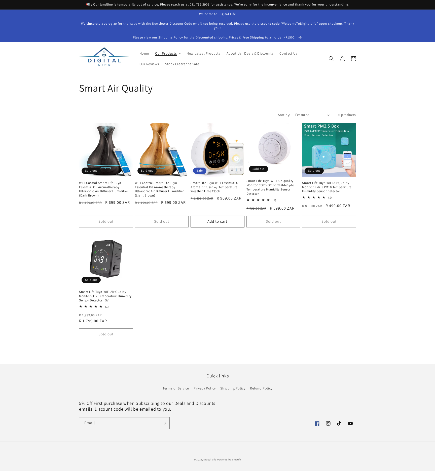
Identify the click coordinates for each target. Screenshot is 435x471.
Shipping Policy (232, 388)
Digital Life (209, 459)
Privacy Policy (204, 388)
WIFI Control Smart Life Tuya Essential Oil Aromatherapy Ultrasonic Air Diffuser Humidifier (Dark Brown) (103, 189)
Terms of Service (176, 388)
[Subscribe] (163, 423)
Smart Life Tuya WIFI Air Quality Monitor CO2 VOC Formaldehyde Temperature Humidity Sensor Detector (270, 187)
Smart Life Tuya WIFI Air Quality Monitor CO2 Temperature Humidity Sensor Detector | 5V (105, 296)
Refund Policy (261, 388)
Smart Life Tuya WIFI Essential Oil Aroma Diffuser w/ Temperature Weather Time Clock (215, 187)
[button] (168, 53)
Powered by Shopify (229, 459)
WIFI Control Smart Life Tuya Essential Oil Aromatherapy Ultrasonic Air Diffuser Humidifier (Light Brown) (159, 189)
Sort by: (284, 114)
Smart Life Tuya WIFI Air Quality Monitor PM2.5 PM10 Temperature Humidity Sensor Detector (326, 187)
